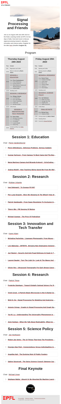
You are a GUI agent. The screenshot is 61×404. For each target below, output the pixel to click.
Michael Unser (14, 375)
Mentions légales (29, 398)
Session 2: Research (18, 93)
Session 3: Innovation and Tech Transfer (18, 112)
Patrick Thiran (14, 281)
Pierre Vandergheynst (17, 143)
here (11, 45)
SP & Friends (5, 5)
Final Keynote (46, 109)
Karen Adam (13, 234)
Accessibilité (21, 398)
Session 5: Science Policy (46, 94)
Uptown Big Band (48, 121)
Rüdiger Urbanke (15, 183)
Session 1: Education (14, 76)
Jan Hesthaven (14, 335)
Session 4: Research (47, 75)
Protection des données (39, 398)
